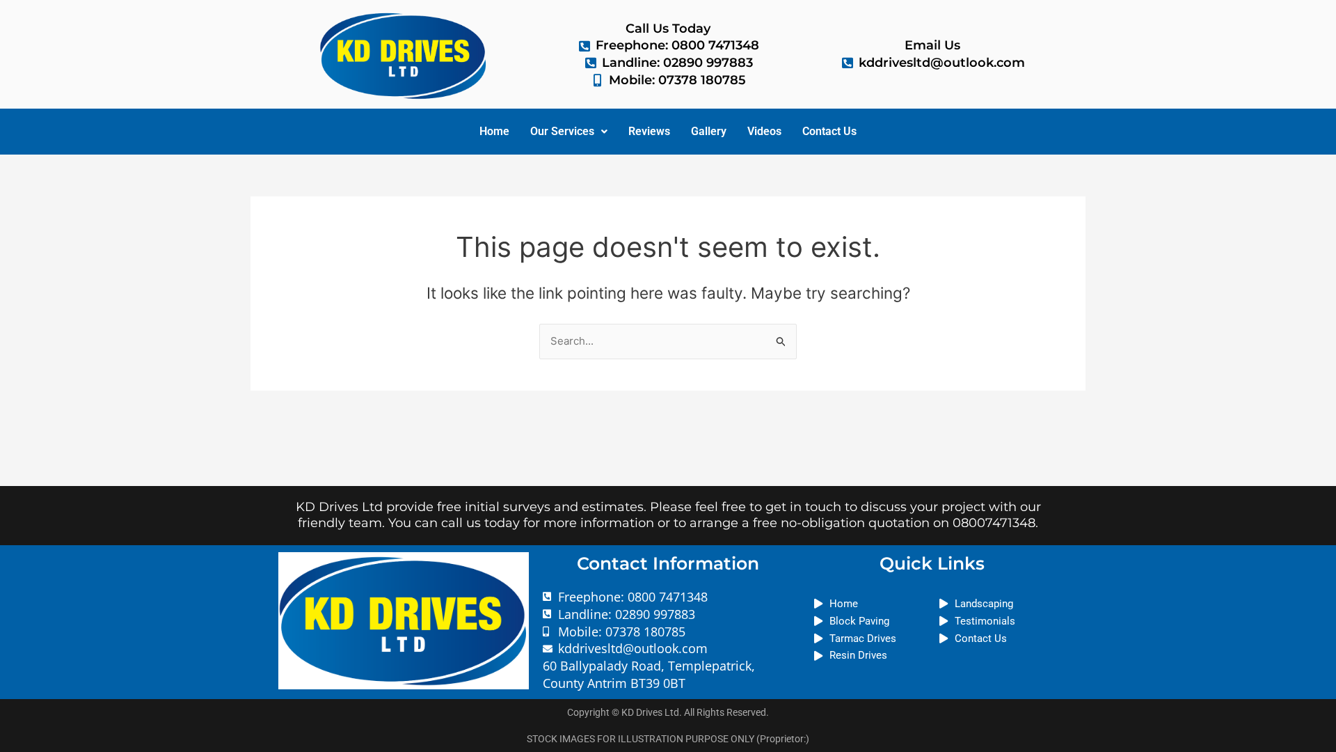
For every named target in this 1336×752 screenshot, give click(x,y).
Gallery (708, 131)
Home (494, 131)
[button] (569, 132)
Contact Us (829, 131)
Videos (764, 131)
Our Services (562, 131)
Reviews (649, 131)
